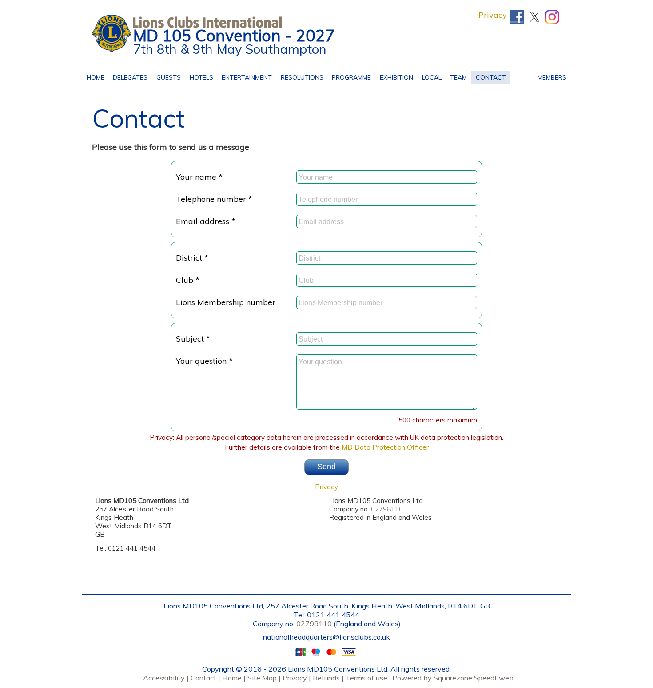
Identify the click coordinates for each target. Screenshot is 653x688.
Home (95, 76)
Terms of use (365, 677)
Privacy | (296, 677)
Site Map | (263, 677)
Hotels (199, 76)
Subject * (193, 339)
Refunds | (327, 677)
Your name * (199, 177)
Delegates (130, 76)
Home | (233, 677)
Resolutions (299, 76)
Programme (349, 76)
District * (192, 258)
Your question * (204, 361)
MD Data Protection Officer (385, 447)
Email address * (205, 221)
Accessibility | (165, 677)
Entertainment (244, 76)
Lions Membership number (225, 302)
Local (430, 76)
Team (456, 76)
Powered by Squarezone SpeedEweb (453, 677)
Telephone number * (214, 199)
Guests (166, 76)
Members (549, 76)
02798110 (387, 509)
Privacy (492, 15)
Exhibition (396, 77)
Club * (187, 280)
